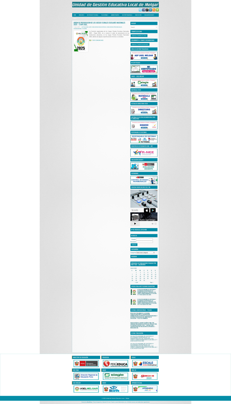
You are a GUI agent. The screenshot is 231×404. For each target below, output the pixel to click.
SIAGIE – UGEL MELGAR (137, 76)
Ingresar (134, 244)
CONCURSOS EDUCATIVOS (99, 27)
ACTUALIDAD (85, 27)
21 (132, 278)
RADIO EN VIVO (138, 15)
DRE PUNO (76, 370)
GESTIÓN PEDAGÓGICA (127, 15)
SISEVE (104, 383)
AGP (90, 27)
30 (140, 280)
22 (136, 278)
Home (75, 15)
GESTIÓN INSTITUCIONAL (93, 15)
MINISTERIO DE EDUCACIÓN (80, 357)
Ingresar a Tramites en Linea (139, 35)
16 (140, 276)
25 (147, 278)
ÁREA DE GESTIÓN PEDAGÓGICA (139, 49)
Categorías (133, 252)
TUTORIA (84, 28)
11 (147, 274)
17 (144, 276)
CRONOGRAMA (78, 28)
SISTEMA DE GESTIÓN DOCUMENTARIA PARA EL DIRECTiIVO (143, 118)
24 (144, 278)
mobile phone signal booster (143, 402)
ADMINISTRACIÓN (115, 15)
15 (136, 276)
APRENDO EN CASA (137, 383)
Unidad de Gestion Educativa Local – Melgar (117, 398)
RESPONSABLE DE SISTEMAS (139, 132)
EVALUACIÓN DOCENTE (149, 15)
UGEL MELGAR (77, 383)
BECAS (75, 18)
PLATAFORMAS (105, 15)
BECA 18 (134, 370)
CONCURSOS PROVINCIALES (114, 27)
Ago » (151, 282)
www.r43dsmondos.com (121, 402)
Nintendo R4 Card (106, 402)
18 (147, 276)
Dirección (82, 15)
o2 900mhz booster (131, 402)
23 (140, 278)
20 (155, 276)
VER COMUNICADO (97, 40)
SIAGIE (104, 370)
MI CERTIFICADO (135, 63)
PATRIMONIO (134, 173)
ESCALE (134, 357)
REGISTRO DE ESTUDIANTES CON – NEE (142, 146)
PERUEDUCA (105, 357)
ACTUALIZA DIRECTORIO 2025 (139, 104)
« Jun (136, 282)
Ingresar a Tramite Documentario (140, 44)
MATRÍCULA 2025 (136, 90)
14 (132, 276)
